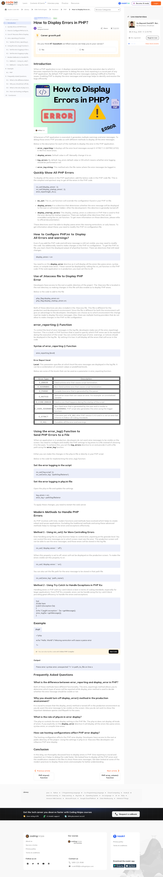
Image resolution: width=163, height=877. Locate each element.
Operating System (92, 795)
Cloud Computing (114, 793)
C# (116, 795)
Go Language (106, 795)
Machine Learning (52, 795)
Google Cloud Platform (88, 798)
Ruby (123, 795)
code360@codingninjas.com (83, 866)
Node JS (126, 793)
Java (47, 793)
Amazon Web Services (54, 798)
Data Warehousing (106, 798)
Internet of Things (123, 798)
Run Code (113, 651)
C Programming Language (71, 793)
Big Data (79, 795)
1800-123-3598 (78, 862)
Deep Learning (67, 795)
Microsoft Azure (71, 798)
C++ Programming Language (94, 793)
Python (55, 793)
